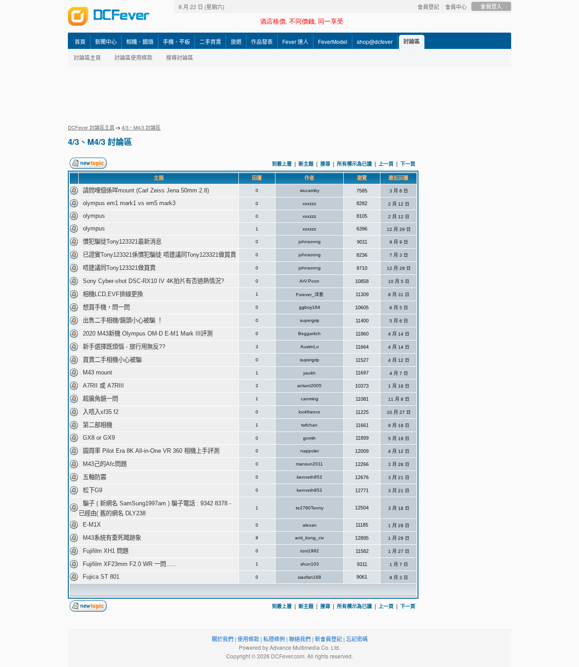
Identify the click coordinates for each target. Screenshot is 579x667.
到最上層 (282, 164)
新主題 (306, 164)
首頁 (80, 41)
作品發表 (262, 41)
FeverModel (332, 41)
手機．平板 (176, 41)
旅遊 (236, 41)
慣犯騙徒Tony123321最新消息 (122, 241)
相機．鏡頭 (139, 41)
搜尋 (325, 164)
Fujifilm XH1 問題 (105, 550)
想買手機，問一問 (106, 307)
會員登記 (428, 6)
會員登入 (491, 6)
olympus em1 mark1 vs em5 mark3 (129, 203)
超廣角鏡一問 (100, 398)
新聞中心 (106, 41)
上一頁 (386, 164)
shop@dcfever (375, 41)
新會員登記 (328, 639)
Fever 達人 (295, 41)
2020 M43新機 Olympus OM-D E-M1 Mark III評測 (148, 333)
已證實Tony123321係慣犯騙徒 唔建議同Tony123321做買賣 (159, 254)
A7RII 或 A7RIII (103, 385)
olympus (94, 215)
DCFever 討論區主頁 (91, 127)
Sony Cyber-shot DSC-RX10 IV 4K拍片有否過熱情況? (153, 281)
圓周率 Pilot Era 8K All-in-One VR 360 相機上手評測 (151, 450)
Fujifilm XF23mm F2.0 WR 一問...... (130, 564)
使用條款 (248, 639)
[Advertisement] (289, 95)
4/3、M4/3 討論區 (141, 127)
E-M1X (92, 524)
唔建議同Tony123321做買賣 (119, 267)
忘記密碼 (357, 639)
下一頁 (407, 164)
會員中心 (456, 6)
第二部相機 (97, 425)
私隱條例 (274, 639)
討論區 (411, 41)
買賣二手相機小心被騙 (112, 359)
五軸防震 (94, 477)
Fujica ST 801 (101, 576)
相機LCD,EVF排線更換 (113, 294)
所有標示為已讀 (354, 164)
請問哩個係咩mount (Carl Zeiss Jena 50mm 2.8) (146, 190)
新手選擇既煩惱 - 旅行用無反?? (124, 346)
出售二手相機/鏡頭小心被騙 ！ (123, 320)
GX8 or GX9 (99, 437)
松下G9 (92, 490)
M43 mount (97, 372)
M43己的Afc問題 (105, 464)
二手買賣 (210, 41)
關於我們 (222, 639)
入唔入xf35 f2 (101, 411)
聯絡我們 (300, 639)
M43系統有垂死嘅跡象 (112, 537)
